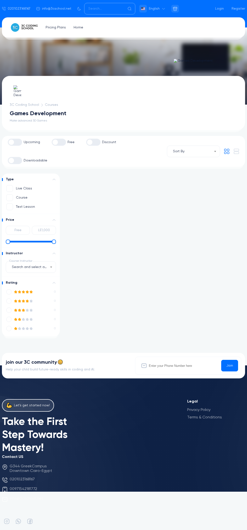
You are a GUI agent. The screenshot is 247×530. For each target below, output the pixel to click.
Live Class (24, 188)
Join (229, 365)
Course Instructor (20, 261)
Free (71, 142)
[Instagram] (7, 521)
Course (21, 197)
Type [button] (10, 179)
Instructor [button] (14, 253)
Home (78, 27)
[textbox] (31, 267)
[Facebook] (30, 521)
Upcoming (32, 142)
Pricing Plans (56, 27)
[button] (54, 179)
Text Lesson (25, 206)
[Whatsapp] (18, 521)
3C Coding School (24, 105)
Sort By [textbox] (179, 151)
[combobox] (193, 151)
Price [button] (10, 219)
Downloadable (35, 160)
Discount (109, 142)
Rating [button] (11, 282)
